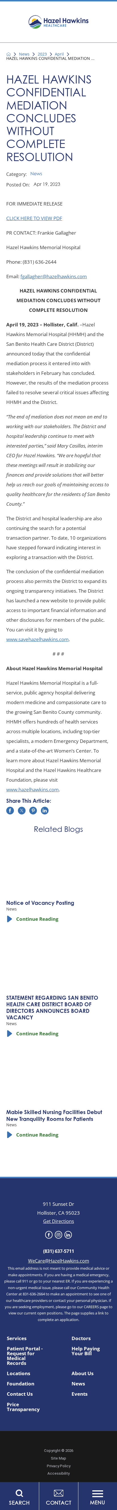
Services (16, 1338)
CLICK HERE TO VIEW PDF (34, 218)
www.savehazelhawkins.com (37, 639)
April (59, 54)
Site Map (58, 1458)
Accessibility (58, 1473)
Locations (18, 1373)
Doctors (81, 1338)
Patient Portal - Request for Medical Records (25, 1355)
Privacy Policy (58, 1466)
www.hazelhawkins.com (32, 789)
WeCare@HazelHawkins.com (58, 1261)
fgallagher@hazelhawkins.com (53, 276)
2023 (42, 54)
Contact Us (20, 1393)
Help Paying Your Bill (86, 1351)
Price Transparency (23, 1407)
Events (79, 1393)
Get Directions (58, 1221)
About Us (82, 1373)
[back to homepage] (8, 54)
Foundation (20, 1383)
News (24, 54)
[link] (49, 1234)
